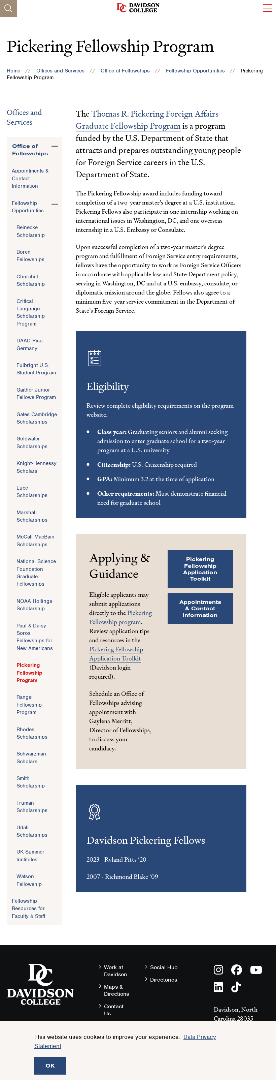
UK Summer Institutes (30, 855)
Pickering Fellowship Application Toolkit (200, 569)
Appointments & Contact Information (30, 178)
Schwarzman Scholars (31, 757)
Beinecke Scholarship (30, 231)
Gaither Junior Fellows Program (36, 394)
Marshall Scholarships (31, 516)
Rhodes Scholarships (31, 733)
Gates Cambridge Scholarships (36, 418)
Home (13, 70)
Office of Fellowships (125, 70)
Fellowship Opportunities (195, 70)
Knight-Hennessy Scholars (36, 467)
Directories (163, 979)
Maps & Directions (116, 990)
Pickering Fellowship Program (29, 673)
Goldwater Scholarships (31, 442)
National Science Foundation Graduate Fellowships (36, 572)
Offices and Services (60, 70)
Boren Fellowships (30, 256)
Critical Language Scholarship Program (30, 312)
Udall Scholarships (31, 831)
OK (50, 1065)
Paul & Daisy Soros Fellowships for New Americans (34, 637)
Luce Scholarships (31, 492)
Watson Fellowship (29, 880)
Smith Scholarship (30, 782)
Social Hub (164, 967)
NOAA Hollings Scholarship (34, 605)
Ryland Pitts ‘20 (125, 859)
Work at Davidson (115, 971)
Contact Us (114, 1010)
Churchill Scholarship (30, 280)
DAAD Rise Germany (29, 344)
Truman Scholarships (31, 807)
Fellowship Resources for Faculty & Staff (28, 909)
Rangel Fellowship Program (29, 705)
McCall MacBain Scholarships (35, 540)
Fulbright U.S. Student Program (36, 369)
